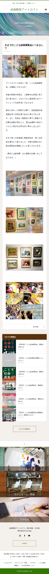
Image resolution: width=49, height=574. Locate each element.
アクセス (33, 563)
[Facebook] (24, 535)
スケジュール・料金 (21, 563)
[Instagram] (20, 535)
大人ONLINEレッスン (28, 565)
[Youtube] (29, 535)
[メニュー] (45, 9)
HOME (24, 543)
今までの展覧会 (24, 429)
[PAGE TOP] (24, 444)
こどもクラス (8, 563)
